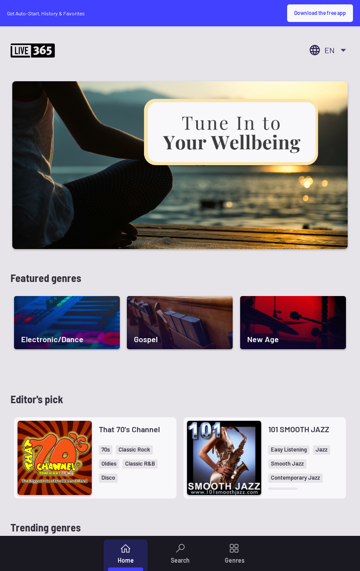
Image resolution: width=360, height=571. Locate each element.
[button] (105, 450)
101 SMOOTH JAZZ (298, 429)
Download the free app (320, 13)
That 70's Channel (129, 429)
